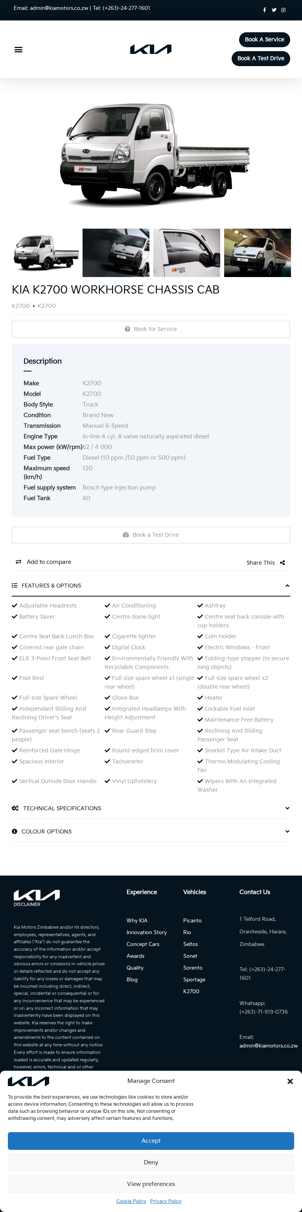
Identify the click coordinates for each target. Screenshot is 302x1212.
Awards (135, 956)
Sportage (194, 980)
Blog (132, 980)
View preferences (151, 1184)
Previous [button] (33, 154)
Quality (135, 968)
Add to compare (48, 562)
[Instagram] (283, 10)
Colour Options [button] (46, 831)
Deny (151, 1162)
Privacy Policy (166, 1202)
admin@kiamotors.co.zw (59, 8)
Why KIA (137, 921)
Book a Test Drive (156, 535)
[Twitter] (274, 10)
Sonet (190, 956)
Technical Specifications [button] (61, 808)
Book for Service (155, 329)
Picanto (192, 921)
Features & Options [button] (50, 585)
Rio (187, 932)
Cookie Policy (131, 1202)
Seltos (190, 944)
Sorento (193, 968)
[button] (290, 1081)
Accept (151, 1141)
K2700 (191, 991)
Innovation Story (147, 932)
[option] (151, 154)
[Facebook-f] (264, 10)
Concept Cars (143, 944)
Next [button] (269, 154)
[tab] (151, 589)
